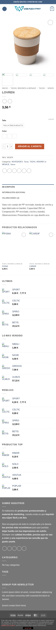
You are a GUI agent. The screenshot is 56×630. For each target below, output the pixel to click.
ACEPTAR (28, 628)
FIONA (5, 266)
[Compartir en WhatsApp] (4, 170)
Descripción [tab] (8, 187)
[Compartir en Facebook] (9, 170)
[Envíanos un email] (14, 548)
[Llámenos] (19, 548)
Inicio (5, 88)
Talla (4, 120)
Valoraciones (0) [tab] (10, 198)
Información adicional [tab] (13, 192)
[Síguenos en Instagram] (9, 548)
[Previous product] (10, 101)
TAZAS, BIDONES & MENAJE (23, 88)
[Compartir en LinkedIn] (29, 170)
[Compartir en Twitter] (14, 170)
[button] (4, 9)
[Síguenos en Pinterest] (24, 548)
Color (4, 131)
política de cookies (8, 625)
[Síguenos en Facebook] (4, 548)
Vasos (50, 88)
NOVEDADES (17, 162)
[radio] (13, 125)
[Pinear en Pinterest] (24, 170)
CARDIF (32, 266)
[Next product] (4, 101)
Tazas (42, 88)
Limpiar (51, 119)
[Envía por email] (19, 170)
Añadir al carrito (30, 146)
